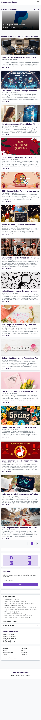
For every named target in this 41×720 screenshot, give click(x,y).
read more (5, 68)
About (12, 675)
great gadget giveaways (9, 636)
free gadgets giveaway (9, 641)
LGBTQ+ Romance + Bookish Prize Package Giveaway (19, 603)
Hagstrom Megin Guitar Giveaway (13, 605)
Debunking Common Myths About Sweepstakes (21, 291)
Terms (23, 650)
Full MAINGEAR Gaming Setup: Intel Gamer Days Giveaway (20, 607)
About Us (5, 648)
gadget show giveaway (9, 640)
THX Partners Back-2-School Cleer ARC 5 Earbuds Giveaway (20, 609)
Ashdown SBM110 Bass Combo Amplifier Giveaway (18, 615)
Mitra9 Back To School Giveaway (13, 613)
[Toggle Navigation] (38, 2)
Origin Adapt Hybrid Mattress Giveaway (15, 601)
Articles (5, 650)
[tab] (11, 33)
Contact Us (24, 654)
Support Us (24, 652)
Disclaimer (24, 648)
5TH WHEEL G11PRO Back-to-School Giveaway (17, 617)
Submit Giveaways (8, 652)
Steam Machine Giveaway (11, 599)
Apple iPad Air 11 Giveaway (11, 611)
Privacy (5, 654)
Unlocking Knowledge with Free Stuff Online (20, 494)
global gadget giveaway (9, 638)
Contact (27, 675)
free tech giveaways (8, 634)
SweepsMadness (9, 2)
